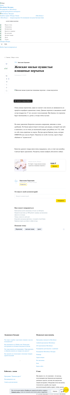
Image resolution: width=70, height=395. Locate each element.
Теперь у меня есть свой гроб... (23, 217)
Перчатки (19, 229)
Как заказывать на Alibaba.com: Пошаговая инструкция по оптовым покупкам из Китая (17, 345)
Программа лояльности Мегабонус (46, 340)
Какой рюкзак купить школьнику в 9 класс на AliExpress (29, 210)
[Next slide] (64, 229)
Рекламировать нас (9, 379)
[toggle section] (20, 361)
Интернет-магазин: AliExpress (34, 161)
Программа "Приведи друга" (12, 376)
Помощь (38, 354)
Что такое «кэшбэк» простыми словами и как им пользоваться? (18, 340)
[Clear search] (1, 44)
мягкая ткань (29, 229)
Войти (2, 47)
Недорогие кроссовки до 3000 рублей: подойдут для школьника (31, 212)
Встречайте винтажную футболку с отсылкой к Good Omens (30, 219)
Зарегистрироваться (10, 47)
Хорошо (55, 391)
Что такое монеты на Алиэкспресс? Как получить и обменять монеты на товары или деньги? (18, 350)
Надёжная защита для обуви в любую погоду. (26, 221)
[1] (6, 78)
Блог (37, 363)
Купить (55, 166)
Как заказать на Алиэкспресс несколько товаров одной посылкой (18, 354)
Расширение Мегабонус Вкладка (45, 351)
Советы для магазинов (10, 382)
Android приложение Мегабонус (45, 343)
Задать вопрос (40, 357)
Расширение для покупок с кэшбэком (47, 348)
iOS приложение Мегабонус (44, 345)
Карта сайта (39, 366)
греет (39, 229)
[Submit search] (5, 44)
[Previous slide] (16, 229)
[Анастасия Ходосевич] (16, 62)
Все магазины (40, 360)
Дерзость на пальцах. (20, 215)
